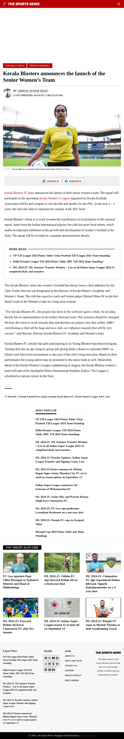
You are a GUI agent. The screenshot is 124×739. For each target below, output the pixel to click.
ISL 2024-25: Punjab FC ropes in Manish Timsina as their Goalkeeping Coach (103, 624)
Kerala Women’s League (54, 198)
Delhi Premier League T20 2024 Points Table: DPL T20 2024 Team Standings (58, 261)
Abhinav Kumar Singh (32, 90)
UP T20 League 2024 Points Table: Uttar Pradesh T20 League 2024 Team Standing (61, 255)
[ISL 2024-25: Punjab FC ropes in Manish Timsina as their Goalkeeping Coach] (103, 608)
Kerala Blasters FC (16, 193)
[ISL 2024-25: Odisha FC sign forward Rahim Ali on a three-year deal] (62, 563)
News (107, 397)
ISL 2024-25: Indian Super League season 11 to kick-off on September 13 (61, 624)
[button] (5, 4)
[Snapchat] (57, 664)
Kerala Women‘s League (86, 397)
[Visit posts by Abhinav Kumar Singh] (7, 93)
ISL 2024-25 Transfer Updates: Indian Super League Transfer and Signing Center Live (20, 703)
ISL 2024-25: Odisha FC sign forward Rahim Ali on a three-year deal (61, 580)
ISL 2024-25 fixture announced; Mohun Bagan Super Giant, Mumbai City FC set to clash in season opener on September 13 (61, 473)
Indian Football (39, 65)
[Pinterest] (57, 658)
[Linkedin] (49, 664)
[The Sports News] (24, 4)
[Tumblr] (53, 664)
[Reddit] (46, 669)
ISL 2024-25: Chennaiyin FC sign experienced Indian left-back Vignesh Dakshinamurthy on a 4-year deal (103, 584)
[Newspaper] (53, 669)
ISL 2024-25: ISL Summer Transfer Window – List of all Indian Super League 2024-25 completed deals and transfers (62, 445)
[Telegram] (49, 669)
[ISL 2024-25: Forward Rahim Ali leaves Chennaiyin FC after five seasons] (20, 608)
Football (22, 397)
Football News (14, 65)
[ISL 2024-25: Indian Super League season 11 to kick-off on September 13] (62, 608)
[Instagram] (46, 664)
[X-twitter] (49, 658)
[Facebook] (46, 658)
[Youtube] (53, 658)
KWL (101, 397)
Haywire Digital (87, 735)
